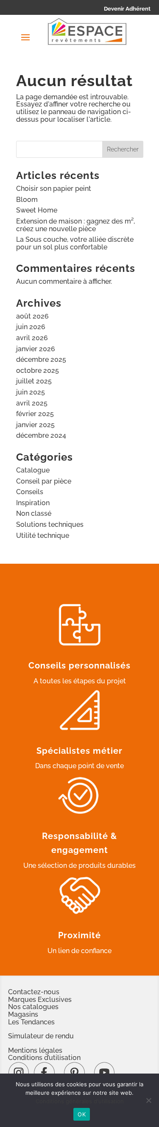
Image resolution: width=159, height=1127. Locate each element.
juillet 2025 (34, 381)
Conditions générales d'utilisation (80, 1101)
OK (82, 1114)
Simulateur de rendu (41, 1036)
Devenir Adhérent (127, 9)
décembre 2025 (41, 359)
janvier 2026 (35, 349)
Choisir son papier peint (53, 189)
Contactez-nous (33, 992)
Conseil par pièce (43, 481)
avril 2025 (31, 403)
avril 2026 (32, 338)
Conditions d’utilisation (44, 1058)
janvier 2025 (35, 425)
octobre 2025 (37, 370)
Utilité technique (42, 535)
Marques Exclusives (40, 1000)
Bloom (27, 200)
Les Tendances (31, 1022)
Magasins (23, 1014)
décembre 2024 (41, 435)
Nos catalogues (33, 1007)
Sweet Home (36, 210)
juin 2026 (30, 327)
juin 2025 (30, 392)
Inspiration (33, 503)
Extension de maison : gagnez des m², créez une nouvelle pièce (75, 225)
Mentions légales (35, 1050)
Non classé (33, 513)
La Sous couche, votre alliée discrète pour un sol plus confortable (75, 243)
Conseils (29, 492)
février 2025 (35, 414)
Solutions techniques (50, 524)
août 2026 (32, 316)
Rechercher (123, 149)
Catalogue (33, 470)
